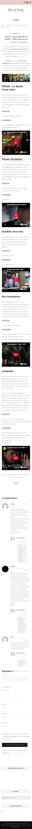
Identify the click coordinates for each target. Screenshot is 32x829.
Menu (17, 20)
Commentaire (6, 687)
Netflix (15, 61)
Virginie (12, 504)
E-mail (4, 713)
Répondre (27, 503)
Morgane (12, 566)
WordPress (17, 826)
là (24, 56)
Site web (5, 722)
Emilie (17, 671)
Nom (4, 704)
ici (21, 56)
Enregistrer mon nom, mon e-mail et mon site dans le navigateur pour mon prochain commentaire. (15, 736)
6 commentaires (23, 42)
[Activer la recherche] (30, 2)
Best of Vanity (16, 10)
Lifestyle (16, 33)
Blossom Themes (21, 825)
